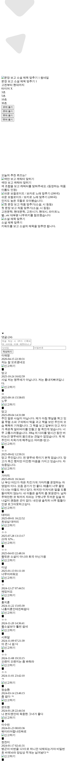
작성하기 (7, 351)
